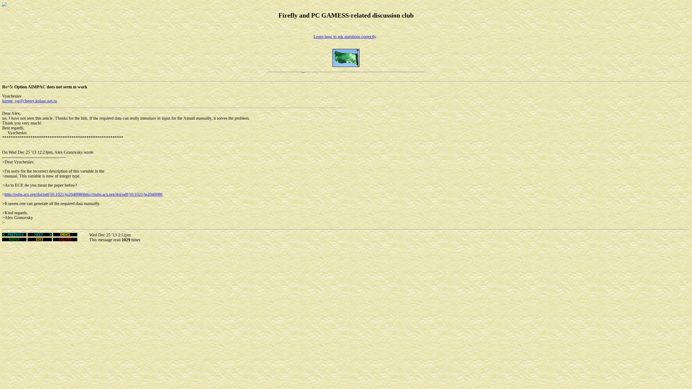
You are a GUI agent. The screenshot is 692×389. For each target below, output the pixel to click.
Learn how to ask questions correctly (345, 36)
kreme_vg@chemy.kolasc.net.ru (29, 101)
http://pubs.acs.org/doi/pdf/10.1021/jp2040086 (44, 194)
